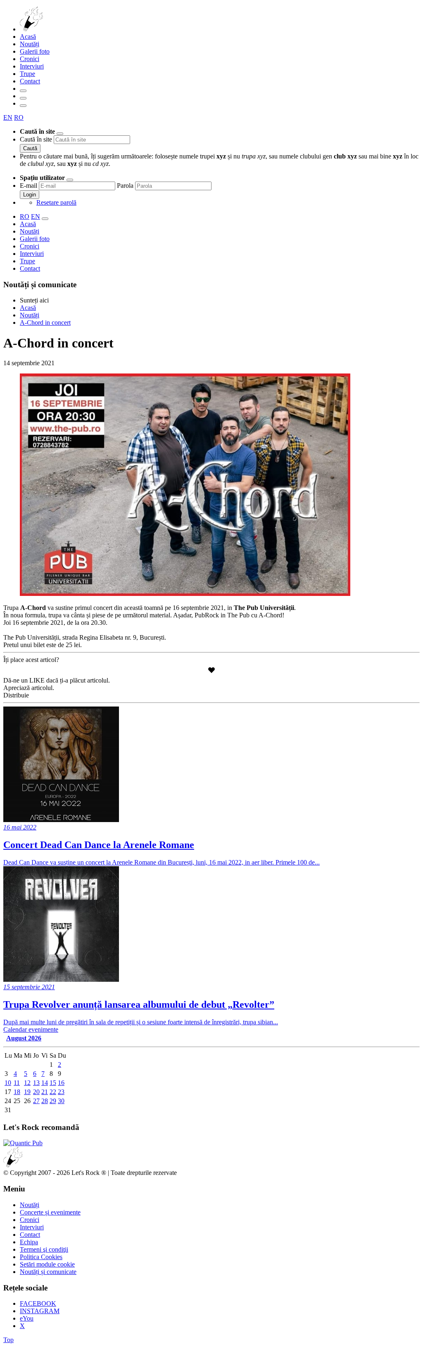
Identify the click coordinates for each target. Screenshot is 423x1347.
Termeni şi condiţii (44, 1249)
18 (17, 1091)
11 (17, 1082)
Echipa (29, 1241)
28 (44, 1100)
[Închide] (60, 133)
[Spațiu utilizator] (23, 98)
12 (27, 1082)
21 (44, 1091)
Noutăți (29, 43)
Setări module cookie (47, 1264)
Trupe (27, 73)
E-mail (28, 185)
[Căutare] (23, 91)
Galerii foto (35, 51)
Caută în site (36, 139)
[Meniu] (23, 105)
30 (61, 1100)
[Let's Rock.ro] (58, 29)
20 (36, 1091)
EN (7, 117)
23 (61, 1091)
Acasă (28, 36)
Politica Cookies (41, 1256)
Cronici (29, 58)
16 (61, 1082)
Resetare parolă (56, 202)
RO (19, 117)
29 (53, 1100)
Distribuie (16, 695)
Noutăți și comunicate (48, 1271)
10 (8, 1082)
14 (44, 1082)
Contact (30, 81)
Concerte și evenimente (50, 1212)
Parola (125, 185)
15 (53, 1082)
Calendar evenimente (30, 1029)
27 (36, 1100)
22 (53, 1091)
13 (36, 1082)
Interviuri (32, 66)
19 (27, 1091)
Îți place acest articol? (31, 659)
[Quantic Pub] (23, 1142)
